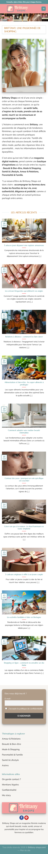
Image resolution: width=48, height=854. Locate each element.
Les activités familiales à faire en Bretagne (24, 617)
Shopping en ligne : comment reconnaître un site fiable (24, 664)
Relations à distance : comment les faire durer (24, 337)
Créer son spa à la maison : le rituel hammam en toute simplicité (24, 527)
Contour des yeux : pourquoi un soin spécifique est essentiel (24, 479)
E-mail (7, 698)
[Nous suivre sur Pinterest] (26, 817)
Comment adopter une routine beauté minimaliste (24, 431)
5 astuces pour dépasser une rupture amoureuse (24, 245)
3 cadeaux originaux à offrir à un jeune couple (24, 574)
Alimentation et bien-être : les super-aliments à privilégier (24, 383)
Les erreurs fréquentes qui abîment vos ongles (24, 291)
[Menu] (43, 9)
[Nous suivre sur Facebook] (21, 817)
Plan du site (25, 850)
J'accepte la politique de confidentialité (25, 708)
